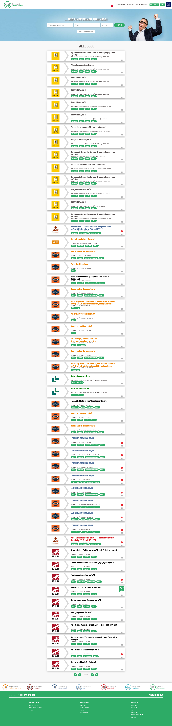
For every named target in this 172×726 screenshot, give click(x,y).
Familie (87, 59)
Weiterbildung (83, 233)
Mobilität (80, 258)
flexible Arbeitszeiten (94, 233)
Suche (119, 25)
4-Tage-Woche (75, 407)
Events (81, 59)
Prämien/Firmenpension (91, 258)
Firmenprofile (121, 4)
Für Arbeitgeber (132, 4)
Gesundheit (80, 245)
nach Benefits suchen (86, 32)
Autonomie (74, 59)
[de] (113, 6)
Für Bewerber (143, 4)
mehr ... (94, 59)
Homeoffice (88, 245)
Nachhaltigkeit (81, 581)
